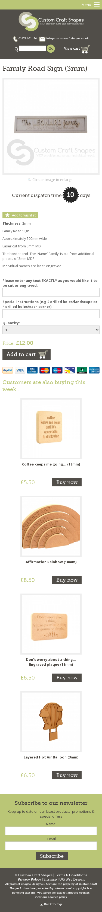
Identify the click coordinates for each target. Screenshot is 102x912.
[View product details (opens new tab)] (51, 428)
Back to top (53, 904)
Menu (86, 4)
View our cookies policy (51, 897)
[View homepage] (51, 21)
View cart (72, 48)
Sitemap (50, 879)
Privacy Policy (29, 879)
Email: (52, 838)
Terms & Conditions (71, 875)
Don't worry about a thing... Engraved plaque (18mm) (51, 662)
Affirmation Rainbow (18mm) (51, 561)
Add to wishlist (24, 215)
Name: (51, 823)
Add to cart (21, 354)
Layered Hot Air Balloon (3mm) (51, 757)
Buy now (67, 482)
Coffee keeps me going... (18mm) (51, 464)
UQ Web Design (72, 879)
